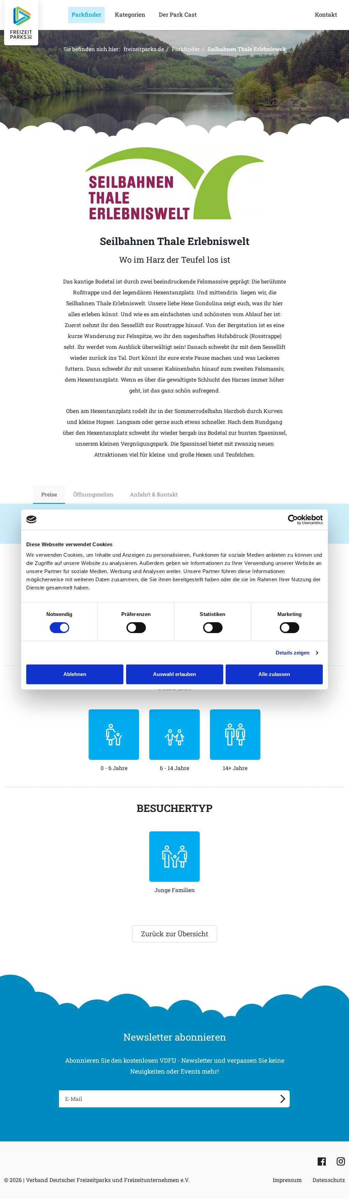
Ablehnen (74, 674)
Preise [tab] (49, 494)
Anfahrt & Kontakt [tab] (154, 494)
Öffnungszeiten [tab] (93, 494)
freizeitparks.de (144, 48)
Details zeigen (292, 653)
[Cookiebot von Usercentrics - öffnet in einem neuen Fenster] (293, 519)
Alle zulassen (274, 674)
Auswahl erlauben (174, 674)
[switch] (136, 627)
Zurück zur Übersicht (174, 933)
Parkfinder (186, 48)
